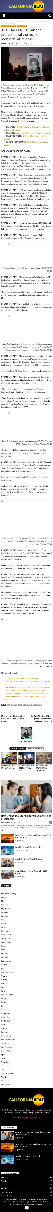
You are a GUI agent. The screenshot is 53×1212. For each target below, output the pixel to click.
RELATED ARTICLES (17, 748)
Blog (2, 901)
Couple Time (5, 938)
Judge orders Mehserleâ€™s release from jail (33, 133)
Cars (3, 920)
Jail (8, 705)
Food (3, 968)
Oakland (21, 705)
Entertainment (6, 961)
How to (3, 998)
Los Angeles (5, 1013)
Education (4, 957)
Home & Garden (7, 995)
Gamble (4, 976)
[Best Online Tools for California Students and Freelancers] (26, 796)
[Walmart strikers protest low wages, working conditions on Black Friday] (26, 758)
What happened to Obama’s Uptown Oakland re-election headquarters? (42, 768)
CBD (3, 927)
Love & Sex (5, 1017)
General (4, 983)
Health (3, 987)
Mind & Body (5, 1021)
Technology (5, 1062)
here (49, 371)
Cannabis (4, 916)
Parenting (4, 1032)
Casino (3, 924)
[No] (50, 1204)
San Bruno (5, 1043)
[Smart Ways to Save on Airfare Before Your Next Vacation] (7, 838)
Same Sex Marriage (8, 1040)
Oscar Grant (30, 705)
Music (3, 1025)
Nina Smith (5, 822)
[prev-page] (25, 774)
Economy (4, 953)
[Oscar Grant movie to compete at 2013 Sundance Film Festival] (9, 758)
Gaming (4, 980)
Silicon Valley (6, 1051)
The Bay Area (6, 1066)
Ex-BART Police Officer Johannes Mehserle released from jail (41, 719)
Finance (4, 965)
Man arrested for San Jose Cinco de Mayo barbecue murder (13, 719)
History (3, 991)
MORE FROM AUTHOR (34, 748)
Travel (3, 1077)
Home (3, 21)
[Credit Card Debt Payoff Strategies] (7, 862)
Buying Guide (6, 909)
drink (3, 950)
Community (5, 931)
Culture (3, 946)
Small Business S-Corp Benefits (28, 847)
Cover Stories (6, 942)
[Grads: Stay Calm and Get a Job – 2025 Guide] (7, 874)
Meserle (14, 705)
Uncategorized (6, 1081)
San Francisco (6, 1047)
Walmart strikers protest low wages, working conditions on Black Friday (26, 768)
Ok (27, 1208)
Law (2, 1006)
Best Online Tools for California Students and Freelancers (26, 817)
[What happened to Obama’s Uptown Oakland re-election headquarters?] (44, 758)
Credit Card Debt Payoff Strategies (29, 859)
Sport (3, 1055)
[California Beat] (26, 6)
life (2, 1010)
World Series (5, 1085)
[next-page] (28, 774)
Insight (3, 1002)
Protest (38, 705)
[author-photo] (26, 733)
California (4, 912)
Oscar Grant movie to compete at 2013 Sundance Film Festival (8, 767)
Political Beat (6, 1036)
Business (4, 905)
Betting (3, 897)
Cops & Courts (22, 25)
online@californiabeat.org (31, 1118)
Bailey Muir (7, 43)
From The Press (7, 972)
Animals (4, 890)
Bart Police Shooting (13, 21)
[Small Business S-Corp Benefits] (7, 850)
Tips (2, 1070)
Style (3, 1058)
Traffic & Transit (7, 1073)
